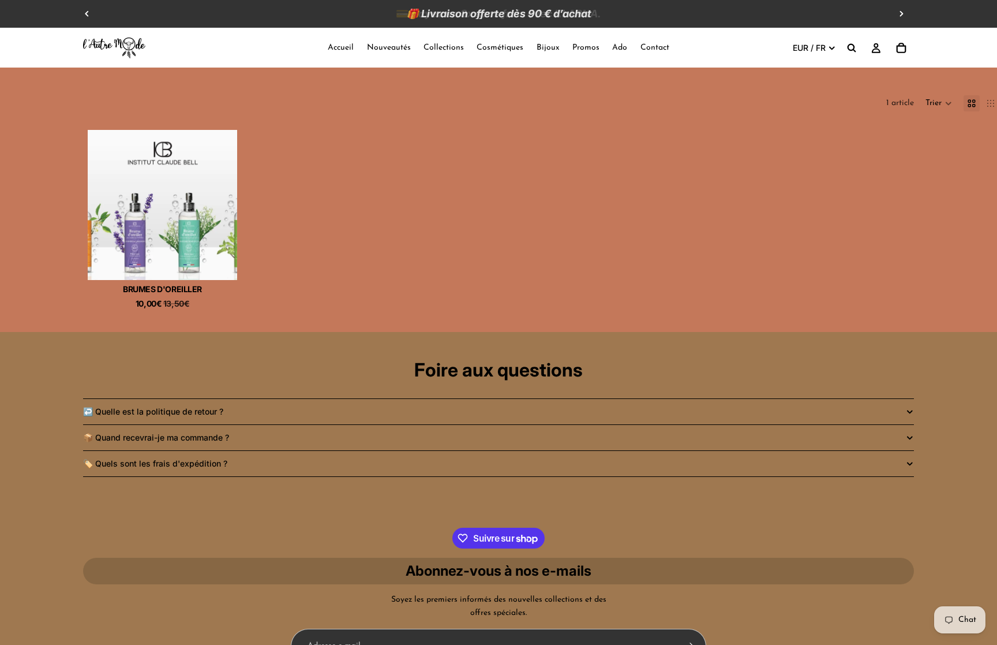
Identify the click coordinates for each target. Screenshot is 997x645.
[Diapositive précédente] (87, 14)
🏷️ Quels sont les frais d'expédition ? (155, 463)
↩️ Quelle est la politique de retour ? (153, 411)
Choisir (229, 262)
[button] (938, 103)
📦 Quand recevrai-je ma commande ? (156, 437)
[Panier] (901, 48)
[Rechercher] (851, 48)
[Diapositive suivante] (901, 14)
